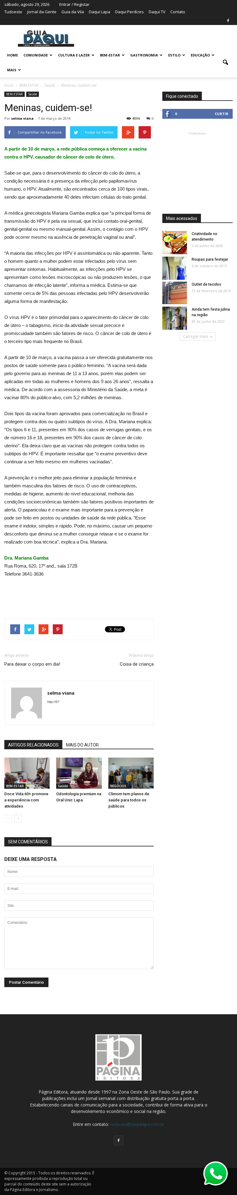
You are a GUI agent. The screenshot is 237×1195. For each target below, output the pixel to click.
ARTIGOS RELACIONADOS (33, 744)
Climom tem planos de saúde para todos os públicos (128, 800)
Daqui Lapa (99, 11)
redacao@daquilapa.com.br (137, 1124)
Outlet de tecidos (206, 284)
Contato (177, 11)
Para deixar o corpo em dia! (32, 664)
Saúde (32, 94)
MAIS (11, 70)
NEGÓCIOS (118, 786)
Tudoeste (13, 11)
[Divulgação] (27, 773)
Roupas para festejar (210, 259)
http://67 (53, 702)
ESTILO (174, 55)
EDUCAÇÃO (200, 55)
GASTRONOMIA (144, 55)
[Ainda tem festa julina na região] (174, 318)
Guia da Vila (72, 11)
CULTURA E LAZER (74, 55)
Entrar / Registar (74, 4)
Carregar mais (195, 336)
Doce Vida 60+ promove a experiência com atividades (26, 800)
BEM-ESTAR (110, 55)
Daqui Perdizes (129, 11)
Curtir (221, 113)
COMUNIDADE (35, 55)
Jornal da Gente (41, 11)
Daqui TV (157, 11)
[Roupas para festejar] (174, 268)
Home (12, 55)
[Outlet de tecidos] (174, 293)
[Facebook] (228, 20)
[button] (225, 62)
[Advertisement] (79, 595)
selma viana (22, 118)
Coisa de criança (137, 664)
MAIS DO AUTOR (82, 744)
